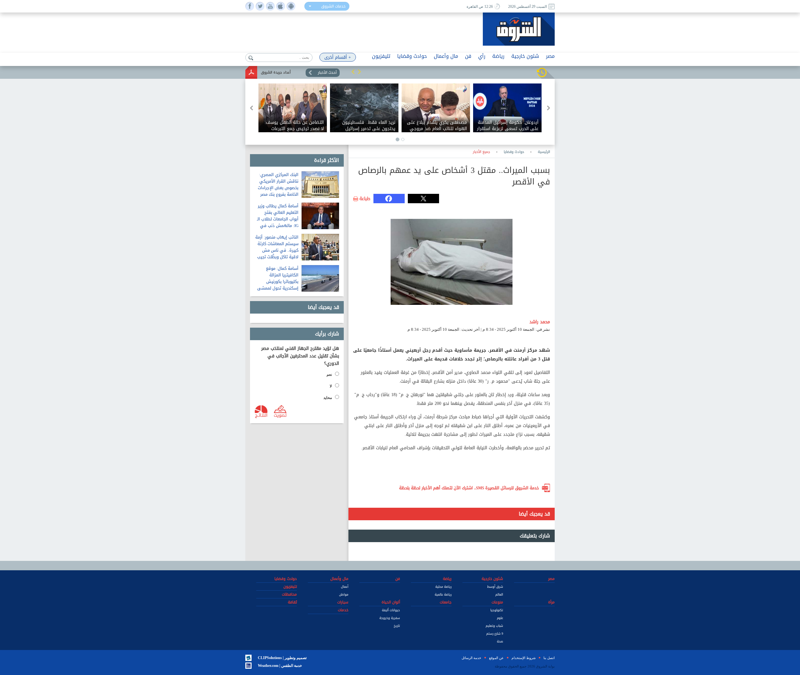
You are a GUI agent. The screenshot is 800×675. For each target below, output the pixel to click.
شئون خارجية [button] (525, 56)
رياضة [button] (498, 56)
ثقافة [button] (292, 602)
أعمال (344, 587)
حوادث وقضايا (514, 151)
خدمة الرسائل (471, 658)
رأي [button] (481, 56)
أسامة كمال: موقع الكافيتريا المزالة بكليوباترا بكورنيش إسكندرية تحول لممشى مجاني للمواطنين (277, 281)
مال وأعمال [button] (446, 56)
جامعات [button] (446, 602)
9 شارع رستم (494, 634)
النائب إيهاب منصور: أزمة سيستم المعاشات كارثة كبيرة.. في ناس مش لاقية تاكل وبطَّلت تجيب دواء (276, 250)
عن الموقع (496, 658)
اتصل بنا (549, 658)
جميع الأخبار (481, 151)
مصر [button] (550, 56)
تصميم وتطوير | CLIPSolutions (282, 658)
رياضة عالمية (443, 594)
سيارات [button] (342, 602)
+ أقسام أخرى (337, 57)
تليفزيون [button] (381, 56)
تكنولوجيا (496, 610)
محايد (327, 397)
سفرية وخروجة (389, 618)
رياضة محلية (443, 587)
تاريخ (397, 626)
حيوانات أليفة (391, 610)
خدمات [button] (343, 610)
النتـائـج (261, 415)
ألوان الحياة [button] (391, 602)
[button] (353, 71)
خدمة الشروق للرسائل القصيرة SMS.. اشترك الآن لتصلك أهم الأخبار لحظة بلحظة (469, 488)
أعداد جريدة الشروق (276, 72)
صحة (500, 641)
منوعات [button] (497, 602)
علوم (500, 618)
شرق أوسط (495, 587)
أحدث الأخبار (327, 72)
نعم (329, 374)
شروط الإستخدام (524, 658)
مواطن (343, 594)
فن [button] (468, 56)
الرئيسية (544, 151)
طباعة (364, 199)
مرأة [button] (551, 602)
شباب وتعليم (494, 626)
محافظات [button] (289, 594)
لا (331, 386)
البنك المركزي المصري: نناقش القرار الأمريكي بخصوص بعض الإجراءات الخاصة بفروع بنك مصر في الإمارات (278, 188)
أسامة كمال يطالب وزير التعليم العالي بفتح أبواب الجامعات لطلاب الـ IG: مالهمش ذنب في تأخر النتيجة (277, 219)
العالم (499, 594)
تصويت (280, 415)
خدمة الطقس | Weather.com (280, 665)
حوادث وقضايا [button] (412, 56)
